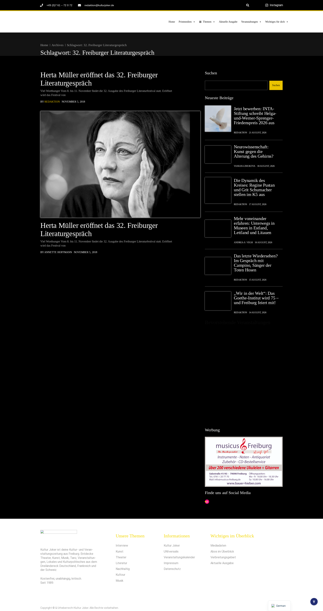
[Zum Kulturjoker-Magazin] (65, 22)
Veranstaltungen (249, 21)
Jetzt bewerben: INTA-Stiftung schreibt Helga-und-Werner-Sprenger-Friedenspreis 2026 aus (255, 115)
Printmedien (185, 21)
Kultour (120, 574)
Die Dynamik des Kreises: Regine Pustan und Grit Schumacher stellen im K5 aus (254, 187)
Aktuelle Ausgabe (228, 21)
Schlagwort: (97, 45)
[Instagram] (207, 502)
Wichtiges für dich (275, 21)
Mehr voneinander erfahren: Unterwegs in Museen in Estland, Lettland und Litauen (254, 225)
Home (172, 21)
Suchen (211, 73)
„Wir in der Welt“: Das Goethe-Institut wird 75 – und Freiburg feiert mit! (256, 298)
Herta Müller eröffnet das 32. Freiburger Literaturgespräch (99, 79)
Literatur (121, 563)
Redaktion (52, 101)
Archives (58, 45)
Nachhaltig (123, 569)
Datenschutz (172, 569)
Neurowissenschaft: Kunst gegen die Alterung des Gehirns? (253, 152)
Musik (119, 580)
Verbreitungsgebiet (223, 557)
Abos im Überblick (222, 551)
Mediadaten (218, 545)
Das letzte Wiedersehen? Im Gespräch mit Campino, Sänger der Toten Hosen (256, 263)
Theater (121, 557)
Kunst (119, 551)
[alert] (244, 374)
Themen (207, 21)
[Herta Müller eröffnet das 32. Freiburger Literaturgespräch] (120, 164)
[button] (248, 5)
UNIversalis (171, 551)
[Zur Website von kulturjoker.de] (218, 119)
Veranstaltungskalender (179, 557)
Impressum (171, 563)
